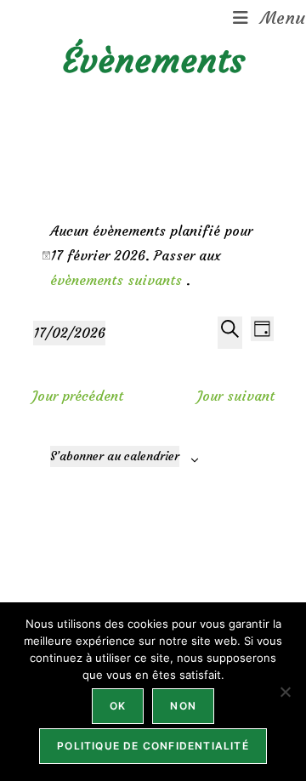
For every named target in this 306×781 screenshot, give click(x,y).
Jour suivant (236, 395)
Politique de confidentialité (153, 745)
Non (183, 705)
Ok (118, 705)
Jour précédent (77, 395)
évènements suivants (118, 279)
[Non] (284, 691)
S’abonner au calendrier (114, 456)
